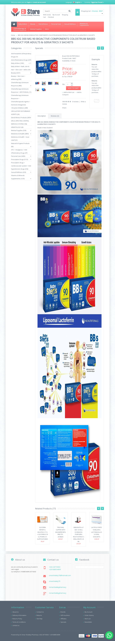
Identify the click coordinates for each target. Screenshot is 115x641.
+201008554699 (55, 569)
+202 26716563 (54, 567)
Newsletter (88, 622)
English (78, 2)
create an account (39, 2)
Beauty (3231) (15, 73)
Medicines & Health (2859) (20, 134)
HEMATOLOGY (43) (17, 127)
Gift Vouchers (65, 615)
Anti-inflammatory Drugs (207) (21, 60)
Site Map (39, 619)
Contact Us (40, 612)
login (29, 2)
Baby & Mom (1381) (17, 63)
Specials (63, 622)
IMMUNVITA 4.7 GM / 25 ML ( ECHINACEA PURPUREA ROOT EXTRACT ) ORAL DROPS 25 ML (78, 534)
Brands (63, 612)
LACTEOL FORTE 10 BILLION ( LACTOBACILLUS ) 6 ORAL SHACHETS (96, 532)
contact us (15, 625)
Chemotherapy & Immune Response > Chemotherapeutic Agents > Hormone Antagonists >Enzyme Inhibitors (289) (20, 101)
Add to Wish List (69, 92)
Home (13, 35)
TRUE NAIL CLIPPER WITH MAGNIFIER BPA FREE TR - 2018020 (60, 532)
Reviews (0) (55, 116)
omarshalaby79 (54, 581)
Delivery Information (19, 615)
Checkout (51, 17)
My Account (56, 15)
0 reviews (75, 102)
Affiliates (63, 619)
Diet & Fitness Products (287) (20, 118)
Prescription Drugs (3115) (19, 159)
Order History (89, 615)
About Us (15, 612)
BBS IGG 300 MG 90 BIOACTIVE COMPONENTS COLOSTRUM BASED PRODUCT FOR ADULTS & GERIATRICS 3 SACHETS (56, 35)
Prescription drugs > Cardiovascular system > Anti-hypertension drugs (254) (21, 166)
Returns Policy (17, 619)
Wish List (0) (47, 15)
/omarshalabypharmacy (57, 587)
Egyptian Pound (97, 2)
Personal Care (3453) (18, 156)
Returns (39, 615)
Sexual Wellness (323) (18, 172)
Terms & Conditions (19, 622)
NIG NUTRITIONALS (73, 56)
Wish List (88, 619)
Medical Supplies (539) (18, 130)
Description (42, 116)
